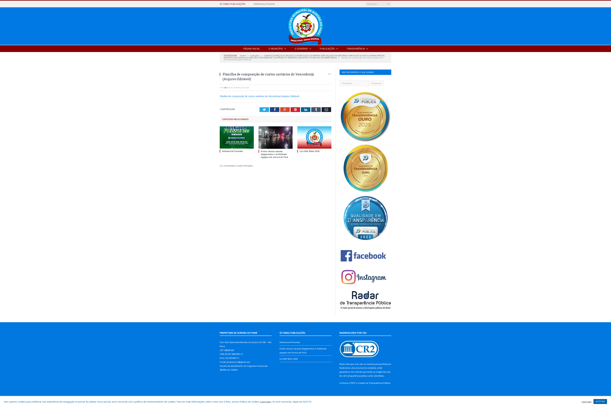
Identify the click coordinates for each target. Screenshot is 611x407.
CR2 (225, 87)
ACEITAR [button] (600, 401)
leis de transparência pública (353, 375)
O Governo (301, 48)
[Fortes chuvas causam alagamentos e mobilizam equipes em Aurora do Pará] (276, 137)
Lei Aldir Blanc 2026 (310, 151)
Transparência (356, 48)
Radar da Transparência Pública (374, 383)
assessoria (361, 367)
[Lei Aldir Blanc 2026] (314, 137)
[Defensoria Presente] (237, 137)
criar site (359, 364)
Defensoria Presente (232, 151)
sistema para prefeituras (378, 364)
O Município (276, 48)
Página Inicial (251, 48)
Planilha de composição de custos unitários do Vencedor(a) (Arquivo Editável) (259, 96)
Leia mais (265, 401)
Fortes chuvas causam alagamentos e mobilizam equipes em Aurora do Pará (290, 4)
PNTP (352, 383)
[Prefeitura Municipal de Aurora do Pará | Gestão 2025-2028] (305, 25)
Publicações (327, 48)
